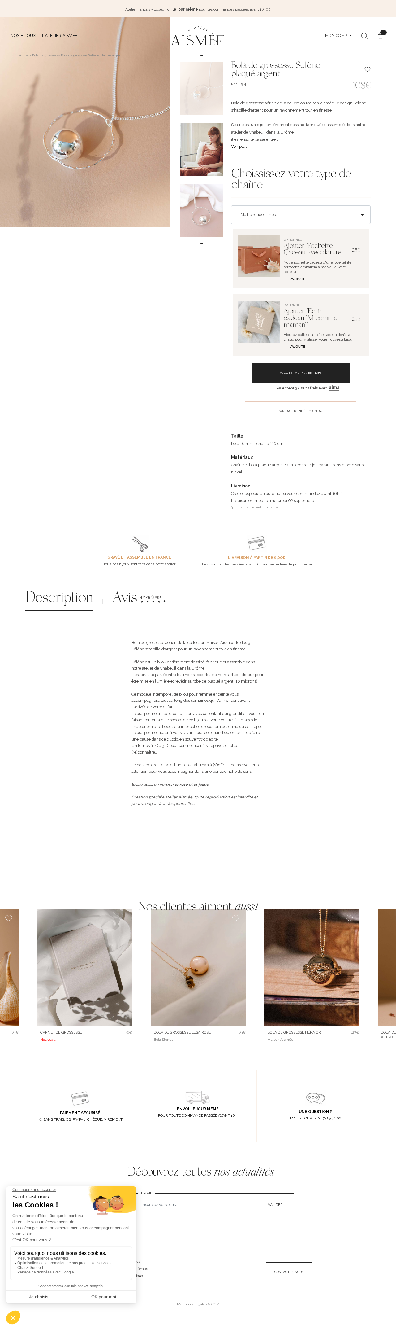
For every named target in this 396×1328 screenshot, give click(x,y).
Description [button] (59, 599)
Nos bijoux (23, 35)
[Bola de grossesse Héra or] (311, 967)
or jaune (201, 784)
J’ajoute (297, 279)
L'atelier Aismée (59, 35)
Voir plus (239, 146)
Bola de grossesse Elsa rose (182, 1032)
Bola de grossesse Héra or (294, 1032)
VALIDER (275, 1205)
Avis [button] (125, 599)
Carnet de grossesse (61, 1032)
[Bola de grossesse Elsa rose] (198, 967)
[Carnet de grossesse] (84, 967)
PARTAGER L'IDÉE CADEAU (301, 411)
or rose (181, 784)
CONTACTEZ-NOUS (288, 1271)
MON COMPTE (338, 35)
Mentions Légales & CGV (198, 1304)
